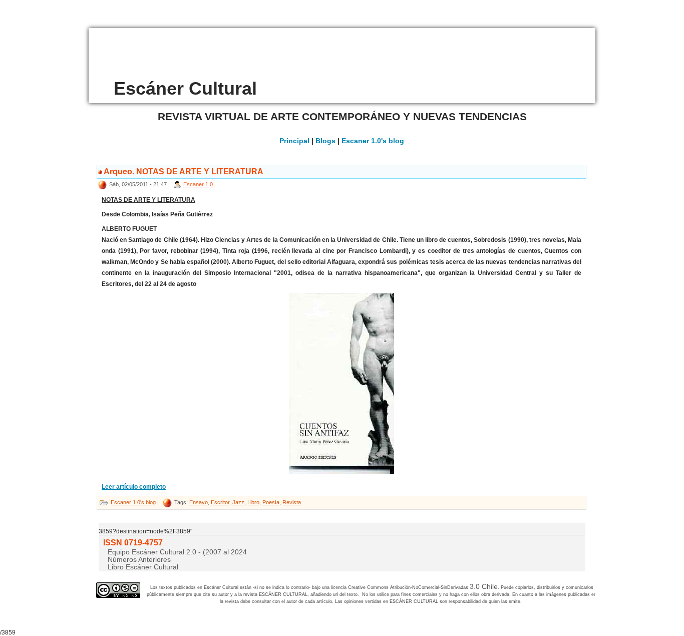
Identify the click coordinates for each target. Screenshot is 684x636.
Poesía (270, 502)
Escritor (220, 502)
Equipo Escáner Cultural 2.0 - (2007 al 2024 (177, 552)
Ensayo (198, 502)
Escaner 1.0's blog (372, 141)
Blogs (325, 141)
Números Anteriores (139, 559)
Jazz (238, 502)
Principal (294, 141)
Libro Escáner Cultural (143, 567)
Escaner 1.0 (198, 184)
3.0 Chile (484, 586)
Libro (253, 502)
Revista (291, 502)
